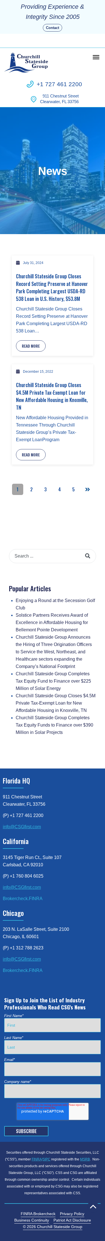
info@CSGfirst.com (22, 826)
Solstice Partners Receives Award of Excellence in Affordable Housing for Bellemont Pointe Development (52, 622)
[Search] (87, 556)
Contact (52, 28)
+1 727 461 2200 (59, 84)
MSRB (85, 1159)
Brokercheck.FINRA (23, 898)
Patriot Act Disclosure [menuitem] (72, 1220)
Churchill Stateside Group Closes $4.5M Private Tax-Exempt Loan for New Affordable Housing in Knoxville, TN (52, 396)
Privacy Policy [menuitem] (72, 1213)
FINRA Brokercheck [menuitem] (38, 1213)
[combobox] (52, 556)
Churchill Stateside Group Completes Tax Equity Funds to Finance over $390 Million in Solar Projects (54, 725)
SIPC (46, 1159)
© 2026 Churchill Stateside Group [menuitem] (52, 1226)
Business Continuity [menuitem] (31, 1220)
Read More (31, 346)
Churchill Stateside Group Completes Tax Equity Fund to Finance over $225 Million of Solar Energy (53, 681)
